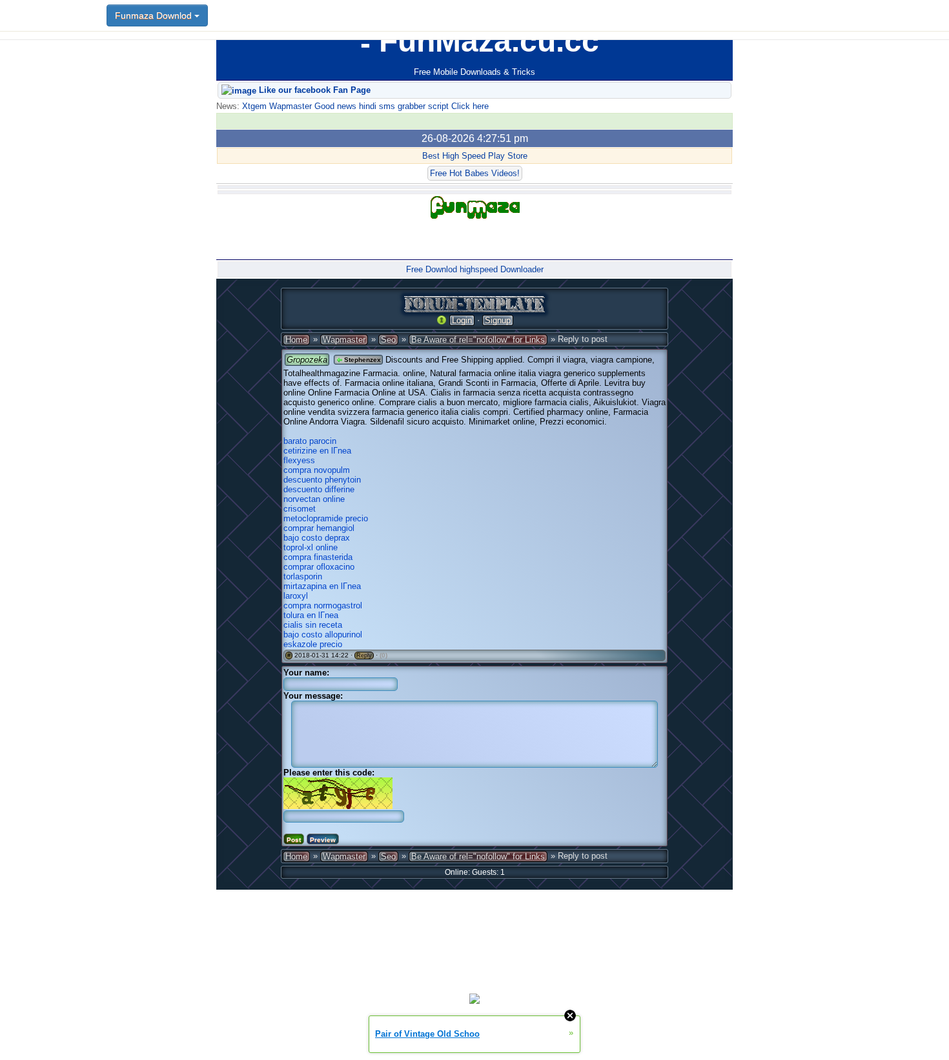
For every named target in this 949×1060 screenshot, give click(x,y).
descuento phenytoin (322, 480)
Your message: (313, 696)
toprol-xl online (310, 547)
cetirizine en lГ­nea (317, 450)
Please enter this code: (328, 772)
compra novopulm (316, 470)
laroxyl (295, 596)
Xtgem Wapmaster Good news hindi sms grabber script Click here (364, 106)
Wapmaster (344, 340)
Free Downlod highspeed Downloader (475, 269)
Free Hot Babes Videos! (475, 173)
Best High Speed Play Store (474, 156)
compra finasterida (317, 557)
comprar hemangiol (318, 528)
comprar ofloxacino (318, 567)
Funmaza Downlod (154, 15)
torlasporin (302, 576)
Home (296, 340)
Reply (364, 655)
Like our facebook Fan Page (313, 90)
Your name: (306, 672)
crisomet (299, 509)
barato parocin (309, 441)
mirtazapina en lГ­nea (322, 586)
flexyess (299, 460)
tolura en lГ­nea (310, 615)
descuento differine (318, 489)
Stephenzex (361, 359)
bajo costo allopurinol (322, 634)
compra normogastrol (322, 605)
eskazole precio (312, 644)
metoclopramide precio (325, 518)
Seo (388, 340)
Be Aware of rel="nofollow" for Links (478, 340)
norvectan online (314, 499)
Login (462, 320)
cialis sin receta (312, 625)
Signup (498, 320)
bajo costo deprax (316, 538)
